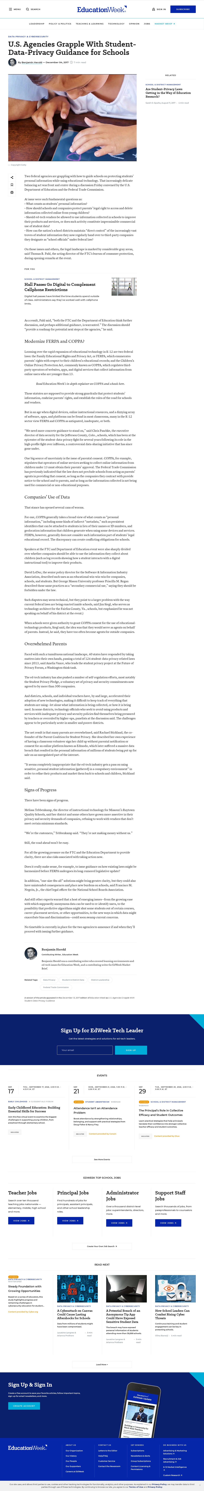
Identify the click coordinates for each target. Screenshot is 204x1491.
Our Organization (74, 1451)
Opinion (134, 24)
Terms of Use (136, 1487)
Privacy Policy (159, 1484)
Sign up (131, 1050)
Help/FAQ (103, 1456)
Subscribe (183, 9)
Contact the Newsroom (109, 1466)
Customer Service (106, 1461)
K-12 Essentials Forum (41, 1102)
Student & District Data (73, 980)
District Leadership (100, 980)
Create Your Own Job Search (101, 1246)
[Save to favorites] (12, 185)
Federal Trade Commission (56, 987)
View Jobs (20, 1220)
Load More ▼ (102, 1364)
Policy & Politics (60, 24)
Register (15, 1132)
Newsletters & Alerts (140, 1456)
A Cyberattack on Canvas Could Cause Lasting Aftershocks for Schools (74, 1314)
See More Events (102, 1159)
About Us (71, 1445)
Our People (71, 1461)
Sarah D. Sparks (153, 103)
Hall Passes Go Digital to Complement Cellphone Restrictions (59, 287)
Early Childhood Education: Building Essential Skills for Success (34, 1109)
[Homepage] (102, 9)
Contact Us (104, 1445)
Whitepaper (15, 1282)
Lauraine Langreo (65, 1333)
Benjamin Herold (32, 62)
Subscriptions (137, 1451)
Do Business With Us (174, 1445)
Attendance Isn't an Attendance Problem (95, 1110)
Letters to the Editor (107, 1451)
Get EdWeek (137, 1445)
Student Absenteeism (97, 1102)
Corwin (112, 1134)
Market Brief (164, 24)
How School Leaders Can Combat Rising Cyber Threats (172, 1314)
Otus (177, 1136)
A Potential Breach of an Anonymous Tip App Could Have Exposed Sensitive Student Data (123, 1316)
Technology (116, 24)
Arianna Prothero (65, 1336)
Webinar (116, 1102)
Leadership (36, 24)
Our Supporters (73, 1466)
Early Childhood (17, 1102)
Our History (71, 1456)
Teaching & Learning (90, 24)
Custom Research (172, 1475)
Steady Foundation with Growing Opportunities (24, 1289)
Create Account (24, 1406)
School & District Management (42, 279)
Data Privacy (49, 980)
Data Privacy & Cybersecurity (28, 36)
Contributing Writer (51, 954)
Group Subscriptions (141, 1461)
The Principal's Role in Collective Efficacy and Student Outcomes (161, 1113)
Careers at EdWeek (75, 1471)
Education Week (70, 954)
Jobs (147, 24)
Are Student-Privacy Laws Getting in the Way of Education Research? (168, 93)
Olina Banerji (161, 1336)
